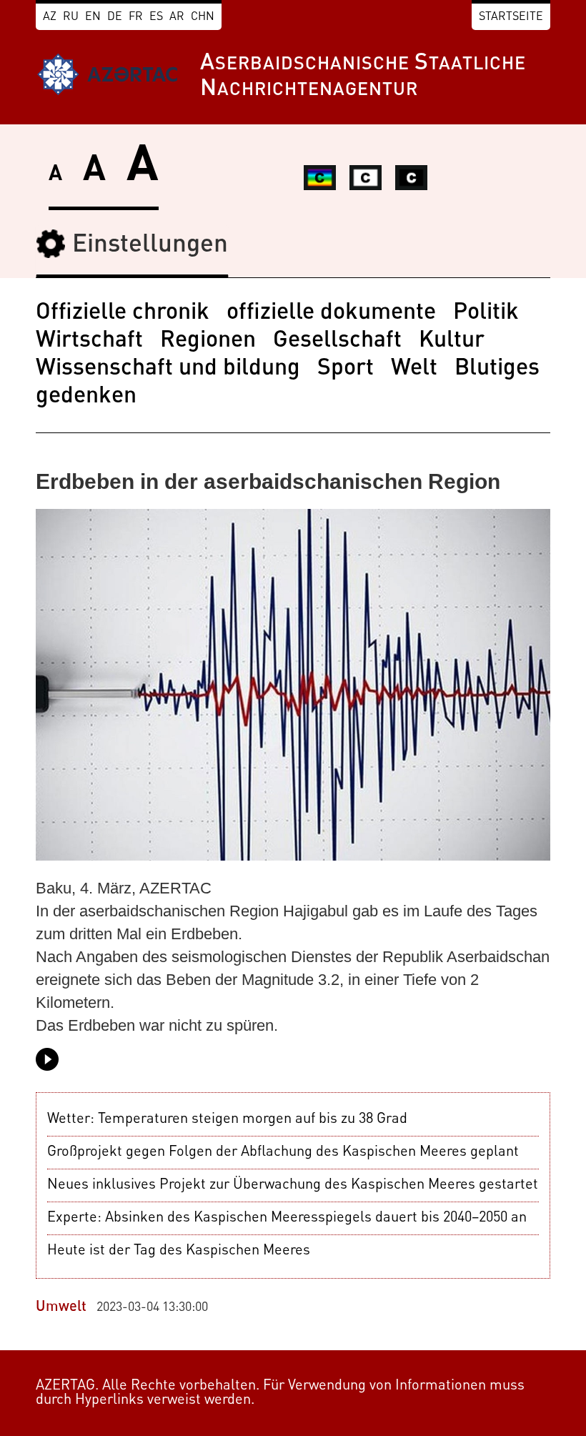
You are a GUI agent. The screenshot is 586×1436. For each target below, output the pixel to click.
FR (136, 17)
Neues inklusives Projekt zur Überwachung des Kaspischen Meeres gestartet (292, 1185)
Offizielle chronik (122, 313)
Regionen (208, 341)
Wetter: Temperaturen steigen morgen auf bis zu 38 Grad (227, 1119)
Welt (414, 368)
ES (156, 17)
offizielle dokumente (331, 313)
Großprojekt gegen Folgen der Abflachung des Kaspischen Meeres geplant (283, 1152)
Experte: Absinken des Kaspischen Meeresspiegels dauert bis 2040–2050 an (287, 1218)
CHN (202, 17)
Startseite (511, 17)
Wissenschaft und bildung (168, 368)
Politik (486, 313)
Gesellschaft (337, 341)
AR (176, 17)
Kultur (452, 341)
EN (93, 17)
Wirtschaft (89, 341)
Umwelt (61, 1307)
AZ (49, 17)
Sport (345, 368)
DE (114, 17)
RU (71, 17)
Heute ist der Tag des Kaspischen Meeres (178, 1251)
